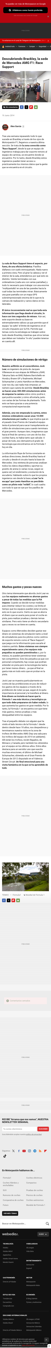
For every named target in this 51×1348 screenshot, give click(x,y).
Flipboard (31, 107)
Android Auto (10, 46)
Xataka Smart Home (10, 1259)
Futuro (5, 1205)
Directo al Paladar (9, 1282)
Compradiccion (8, 1306)
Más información (28, 1345)
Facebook (22, 107)
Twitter (26, 107)
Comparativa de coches (13, 1200)
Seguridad (42, 46)
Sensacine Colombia (33, 1326)
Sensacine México (33, 1323)
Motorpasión (31, 1282)
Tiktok (5, 1156)
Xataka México (8, 1319)
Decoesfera (7, 1302)
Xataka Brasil (8, 1323)
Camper (32, 46)
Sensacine (30, 1265)
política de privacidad (34, 1134)
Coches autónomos (35, 1200)
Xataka (5, 1248)
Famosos (21, 46)
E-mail (36, 107)
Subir (41, 1234)
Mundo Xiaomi (8, 1262)
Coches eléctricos (34, 1178)
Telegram (35, 1150)
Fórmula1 (17, 895)
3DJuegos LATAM (32, 1319)
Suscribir (43, 1129)
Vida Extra (30, 1251)
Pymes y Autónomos (33, 1302)
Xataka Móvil (7, 1251)
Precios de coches (34, 1195)
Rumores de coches (11, 1195)
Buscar (47, 1223)
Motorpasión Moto (33, 1285)
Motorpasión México (33, 1330)
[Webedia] (10, 1235)
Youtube (24, 1150)
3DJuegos (30, 1248)
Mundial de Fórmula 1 (35, 895)
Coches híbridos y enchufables (11, 1184)
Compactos (31, 1183)
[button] (17, 126)
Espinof (29, 1268)
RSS (40, 1150)
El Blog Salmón (31, 1299)
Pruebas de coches (34, 1190)
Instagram (29, 1150)
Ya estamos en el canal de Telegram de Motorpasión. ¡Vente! (24, 40)
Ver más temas (10, 1213)
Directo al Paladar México (12, 1330)
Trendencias (7, 1299)
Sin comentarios (12, 107)
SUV (5, 1190)
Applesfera (7, 1255)
